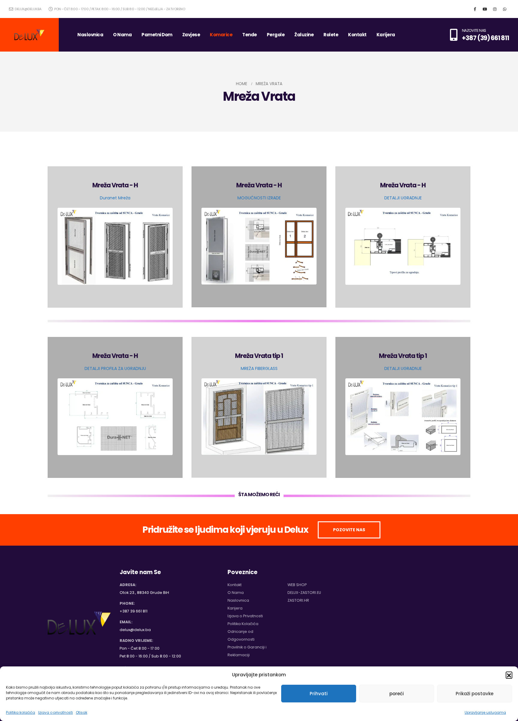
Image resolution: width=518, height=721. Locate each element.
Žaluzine (304, 34)
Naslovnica (90, 34)
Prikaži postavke (474, 693)
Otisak (81, 712)
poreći (396, 693)
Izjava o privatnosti (55, 712)
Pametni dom (156, 34)
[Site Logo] (29, 34)
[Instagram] (494, 9)
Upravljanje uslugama (485, 712)
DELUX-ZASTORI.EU (304, 592)
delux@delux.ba (27, 9)
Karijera (386, 34)
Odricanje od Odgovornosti (241, 635)
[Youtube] (485, 9)
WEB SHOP (297, 584)
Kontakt (357, 34)
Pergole (276, 34)
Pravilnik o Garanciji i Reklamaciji (247, 651)
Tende (249, 34)
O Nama (122, 34)
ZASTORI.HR (298, 600)
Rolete (330, 34)
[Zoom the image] (115, 212)
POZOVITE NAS (349, 530)
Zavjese (191, 34)
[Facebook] (475, 9)
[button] (509, 675)
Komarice (221, 34)
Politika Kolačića (243, 623)
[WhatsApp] (504, 9)
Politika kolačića (20, 712)
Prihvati (319, 693)
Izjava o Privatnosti (245, 615)
